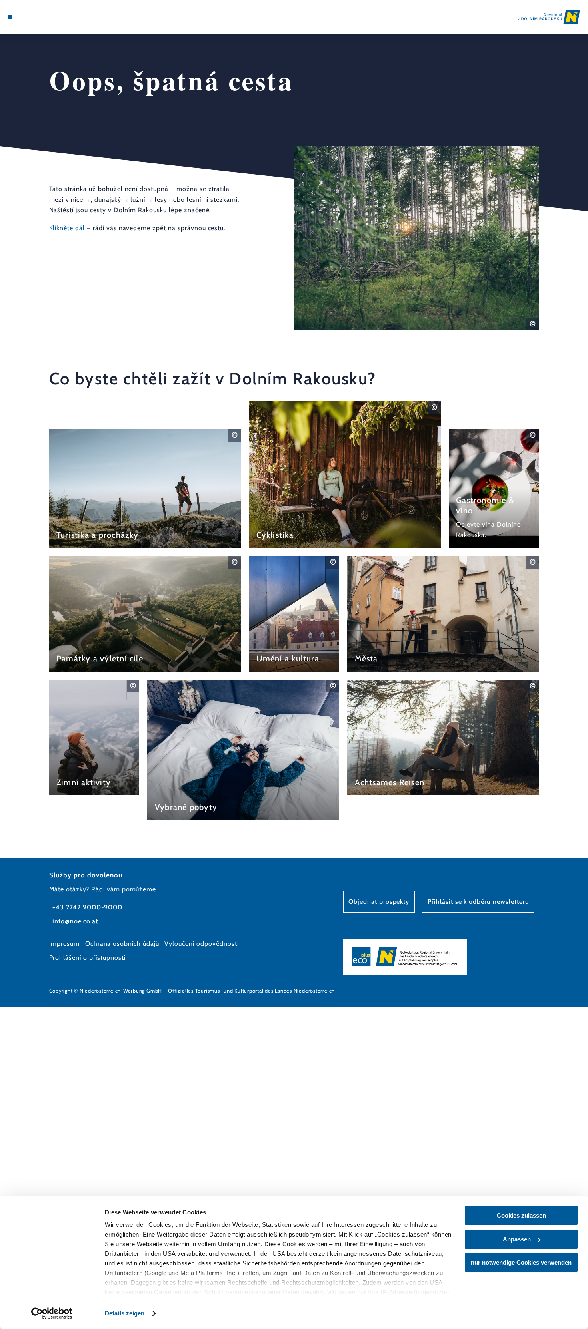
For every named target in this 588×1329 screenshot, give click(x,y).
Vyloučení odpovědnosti (201, 943)
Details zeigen (124, 1313)
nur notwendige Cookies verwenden (521, 1262)
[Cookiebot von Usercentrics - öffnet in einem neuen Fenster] (52, 1313)
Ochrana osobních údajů (122, 943)
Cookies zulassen (521, 1215)
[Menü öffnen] (10, 17)
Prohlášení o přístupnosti (87, 957)
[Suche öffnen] (50, 17)
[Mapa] (29, 17)
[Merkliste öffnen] (39, 17)
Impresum (64, 943)
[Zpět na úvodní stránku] (549, 17)
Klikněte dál (67, 228)
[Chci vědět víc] (145, 488)
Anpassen (517, 1239)
